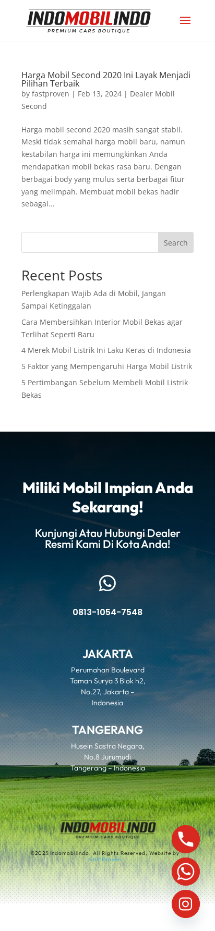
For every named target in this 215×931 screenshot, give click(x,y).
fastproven (50, 94)
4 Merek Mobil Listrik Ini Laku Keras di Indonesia (106, 350)
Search (176, 243)
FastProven (105, 859)
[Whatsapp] (186, 872)
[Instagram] (186, 904)
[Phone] (186, 839)
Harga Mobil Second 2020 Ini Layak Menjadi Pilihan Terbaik (105, 79)
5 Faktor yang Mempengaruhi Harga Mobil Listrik (106, 366)
